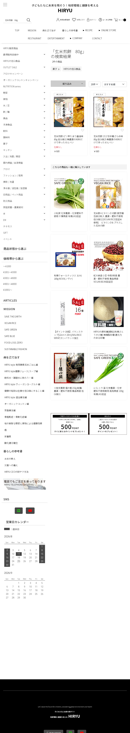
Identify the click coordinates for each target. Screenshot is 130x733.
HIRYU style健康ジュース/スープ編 (21, 371)
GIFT (5, 232)
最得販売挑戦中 (11, 54)
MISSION (32, 30)
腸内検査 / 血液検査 (13, 162)
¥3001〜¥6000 (9, 278)
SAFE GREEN (10, 329)
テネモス (7, 226)
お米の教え (10, 458)
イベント (7, 239)
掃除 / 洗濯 (8, 181)
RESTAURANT (34, 38)
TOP (18, 30)
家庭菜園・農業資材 (13, 207)
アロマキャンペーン (13, 73)
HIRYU (65, 714)
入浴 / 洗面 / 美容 (11, 156)
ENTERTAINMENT (57, 38)
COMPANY (80, 38)
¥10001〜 (7, 289)
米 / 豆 (6, 105)
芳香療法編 (10, 410)
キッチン (7, 150)
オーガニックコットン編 (16, 403)
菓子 (5, 143)
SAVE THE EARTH (12, 316)
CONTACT (97, 38)
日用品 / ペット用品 (13, 194)
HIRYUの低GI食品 (11, 61)
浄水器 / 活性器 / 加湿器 (15, 188)
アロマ (6, 169)
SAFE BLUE (9, 336)
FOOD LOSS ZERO (13, 342)
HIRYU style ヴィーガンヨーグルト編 (22, 384)
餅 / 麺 (6, 111)
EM (4, 220)
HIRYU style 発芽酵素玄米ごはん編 (21, 364)
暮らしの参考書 (71, 30)
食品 (5, 118)
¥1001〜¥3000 (9, 272)
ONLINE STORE (109, 30)
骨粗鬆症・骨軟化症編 (15, 416)
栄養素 (7, 436)
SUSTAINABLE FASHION (15, 349)
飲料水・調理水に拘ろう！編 (18, 377)
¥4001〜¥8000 (9, 283)
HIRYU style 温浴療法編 (15, 397)
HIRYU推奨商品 (10, 48)
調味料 (6, 137)
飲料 (5, 130)
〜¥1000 (7, 266)
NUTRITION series (12, 86)
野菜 (5, 92)
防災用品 (7, 200)
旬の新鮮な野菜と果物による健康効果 (23, 423)
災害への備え (11, 465)
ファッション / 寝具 (13, 175)
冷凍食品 (7, 124)
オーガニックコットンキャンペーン (21, 80)
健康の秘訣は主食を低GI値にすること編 (24, 390)
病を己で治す (49, 30)
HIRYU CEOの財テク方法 (16, 471)
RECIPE (90, 30)
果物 (5, 99)
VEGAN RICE (10, 323)
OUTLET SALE (10, 67)
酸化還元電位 (11, 443)
